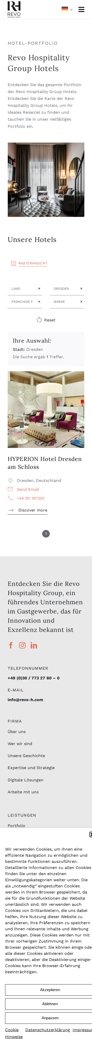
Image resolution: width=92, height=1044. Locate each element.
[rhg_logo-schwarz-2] (14, 3)
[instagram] (22, 645)
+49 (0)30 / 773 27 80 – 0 (34, 678)
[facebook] (11, 645)
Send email (28, 489)
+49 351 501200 (30, 498)
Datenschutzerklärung (47, 1029)
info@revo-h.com (25, 699)
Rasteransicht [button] (32, 263)
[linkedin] (34, 645)
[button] (46, 320)
